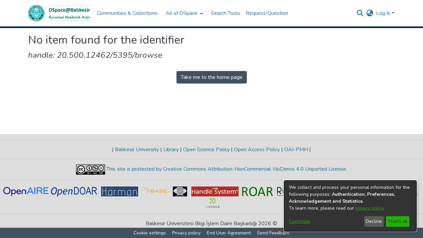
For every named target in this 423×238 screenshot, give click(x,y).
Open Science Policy (206, 149)
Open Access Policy (257, 149)
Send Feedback (273, 233)
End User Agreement (229, 233)
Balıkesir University (137, 149)
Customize (299, 221)
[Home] (59, 13)
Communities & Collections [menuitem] (127, 13)
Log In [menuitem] (383, 13)
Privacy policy (186, 233)
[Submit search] (360, 13)
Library (171, 149)
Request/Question (267, 13)
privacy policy (369, 208)
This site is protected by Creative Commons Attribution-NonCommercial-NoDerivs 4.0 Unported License (225, 169)
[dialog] (350, 206)
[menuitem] (183, 13)
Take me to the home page (212, 77)
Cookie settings (150, 233)
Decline (374, 221)
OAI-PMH (296, 149)
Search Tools (225, 13)
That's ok (397, 221)
